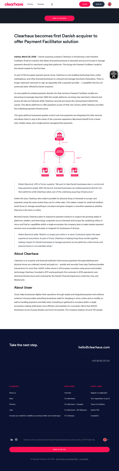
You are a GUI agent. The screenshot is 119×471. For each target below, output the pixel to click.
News (11, 398)
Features (40, 4)
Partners (12, 404)
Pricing (30, 4)
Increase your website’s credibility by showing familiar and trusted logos (35, 415)
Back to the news (59, 18)
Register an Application (99, 393)
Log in (84, 4)
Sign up (98, 4)
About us (12, 393)
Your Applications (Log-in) (100, 398)
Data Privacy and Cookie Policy (67, 459)
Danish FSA (95, 410)
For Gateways (69, 415)
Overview (67, 393)
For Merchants (69, 398)
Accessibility (83, 459)
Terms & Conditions (98, 404)
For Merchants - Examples (73, 404)
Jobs (11, 410)
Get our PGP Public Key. (86, 439)
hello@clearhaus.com (94, 347)
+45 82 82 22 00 (100, 360)
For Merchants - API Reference (75, 410)
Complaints (95, 415)
